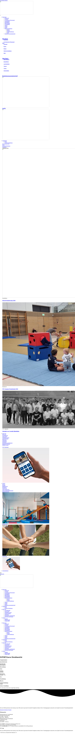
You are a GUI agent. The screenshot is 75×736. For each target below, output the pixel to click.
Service (3, 483)
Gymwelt (6, 19)
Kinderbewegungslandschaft (10, 33)
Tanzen (6, 25)
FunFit (6, 27)
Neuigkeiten (4, 140)
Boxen (8, 29)
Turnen (6, 26)
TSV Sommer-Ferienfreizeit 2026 (10, 389)
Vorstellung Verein (8, 612)
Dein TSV (4, 433)
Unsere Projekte (8, 613)
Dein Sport (4, 17)
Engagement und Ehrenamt (10, 615)
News (6, 141)
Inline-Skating (7, 23)
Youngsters (7, 614)
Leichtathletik (7, 24)
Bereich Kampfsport (8, 28)
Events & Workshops (9, 142)
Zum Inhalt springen (4, 0)
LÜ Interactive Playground (10, 20)
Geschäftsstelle (7, 610)
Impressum (68, 734)
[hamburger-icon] (0, 15)
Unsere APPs (7, 620)
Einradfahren (7, 22)
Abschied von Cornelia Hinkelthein (10, 431)
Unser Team (7, 611)
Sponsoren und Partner (9, 616)
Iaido (8, 32)
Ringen (8, 30)
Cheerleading (7, 21)
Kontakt (6, 618)
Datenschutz (72, 734)
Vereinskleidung (5, 570)
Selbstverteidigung (10, 31)
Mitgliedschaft (7, 619)
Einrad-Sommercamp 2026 (8, 300)
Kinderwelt (7, 18)
